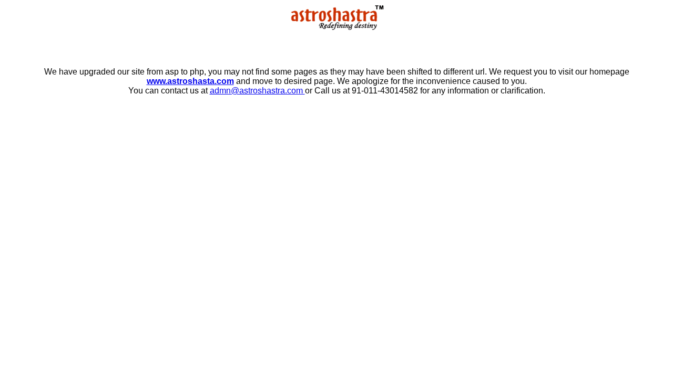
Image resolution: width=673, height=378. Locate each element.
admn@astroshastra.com (257, 90)
